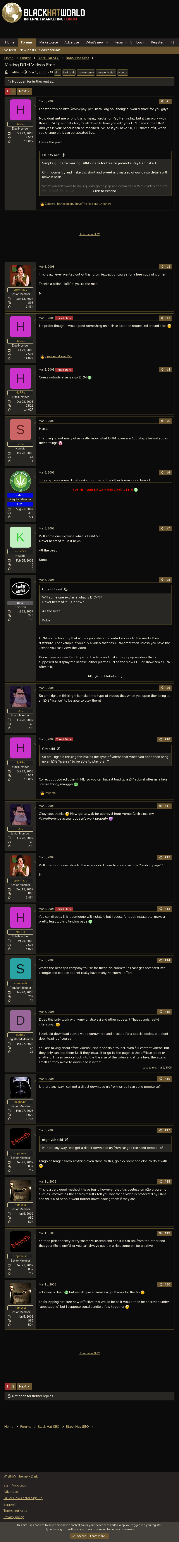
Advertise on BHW (89, 234)
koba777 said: (52, 589)
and (58, 356)
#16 (167, 1079)
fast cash (69, 73)
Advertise (71, 42)
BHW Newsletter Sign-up (23, 1498)
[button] (107, 42)
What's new (95, 42)
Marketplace (48, 42)
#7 (168, 529)
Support (9, 1504)
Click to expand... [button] (105, 191)
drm (57, 73)
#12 (167, 857)
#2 (168, 267)
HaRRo (15, 72)
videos (122, 73)
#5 (168, 421)
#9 (168, 688)
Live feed (9, 50)
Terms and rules (15, 1511)
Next (22, 91)
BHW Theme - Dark (22, 1476)
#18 (167, 1182)
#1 (168, 101)
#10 (167, 739)
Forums (27, 42)
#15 (167, 1012)
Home (9, 42)
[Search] (172, 42)
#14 (167, 960)
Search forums (49, 50)
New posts (27, 50)
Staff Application (15, 1485)
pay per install (106, 73)
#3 (168, 318)
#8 (168, 580)
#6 (168, 473)
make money (86, 73)
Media (118, 42)
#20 (167, 1285)
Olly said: (48, 749)
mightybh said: (53, 1140)
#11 (167, 806)
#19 (167, 1233)
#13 (167, 909)
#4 (168, 370)
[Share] (162, 101)
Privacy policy (13, 1517)
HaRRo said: (51, 155)
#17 (167, 1130)
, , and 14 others (78, 204)
